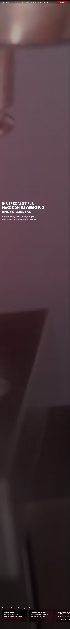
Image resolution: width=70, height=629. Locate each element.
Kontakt (46, 2)
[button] (9, 624)
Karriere (40, 2)
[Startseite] (8, 2)
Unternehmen (25, 2)
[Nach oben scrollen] (67, 626)
